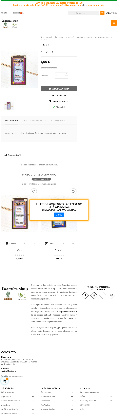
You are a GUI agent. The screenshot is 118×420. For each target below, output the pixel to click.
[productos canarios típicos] (9, 23)
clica (85, 5)
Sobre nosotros (7, 392)
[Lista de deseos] (24, 243)
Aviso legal (5, 405)
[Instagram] (93, 295)
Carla (19, 250)
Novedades (45, 400)
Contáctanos (46, 392)
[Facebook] (85, 295)
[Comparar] (33, 243)
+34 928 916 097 (18, 376)
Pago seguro (6, 396)
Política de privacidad (10, 409)
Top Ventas (45, 405)
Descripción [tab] (11, 120)
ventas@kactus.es (8, 371)
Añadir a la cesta (60, 89)
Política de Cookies (9, 413)
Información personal (89, 392)
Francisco (59, 250)
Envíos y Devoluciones (10, 400)
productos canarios (69, 311)
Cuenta (85, 388)
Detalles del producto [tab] (35, 120)
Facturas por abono (88, 400)
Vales (82, 409)
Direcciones (85, 404)
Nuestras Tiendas (48, 409)
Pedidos (83, 396)
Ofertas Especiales (48, 396)
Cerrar (59, 215)
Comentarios (58, 120)
